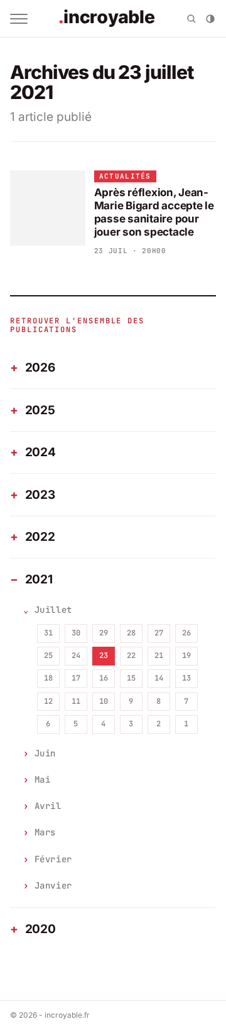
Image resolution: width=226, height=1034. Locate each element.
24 (76, 655)
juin (45, 753)
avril (48, 806)
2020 (40, 929)
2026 (40, 367)
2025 (40, 410)
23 (103, 655)
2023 (40, 495)
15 (131, 678)
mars (45, 832)
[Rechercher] (191, 18)
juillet (53, 609)
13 (186, 678)
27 (158, 633)
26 (186, 633)
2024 (40, 452)
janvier (53, 885)
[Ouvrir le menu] (19, 19)
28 (131, 633)
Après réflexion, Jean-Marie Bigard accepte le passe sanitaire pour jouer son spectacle (154, 212)
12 (48, 701)
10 (103, 701)
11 (76, 701)
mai (43, 779)
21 (158, 655)
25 (48, 655)
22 (131, 655)
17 (76, 678)
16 (103, 678)
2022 (40, 537)
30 (76, 633)
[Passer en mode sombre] (210, 18)
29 (103, 633)
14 (158, 678)
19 (186, 655)
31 (48, 633)
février (53, 859)
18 (48, 678)
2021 (39, 579)
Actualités (125, 176)
